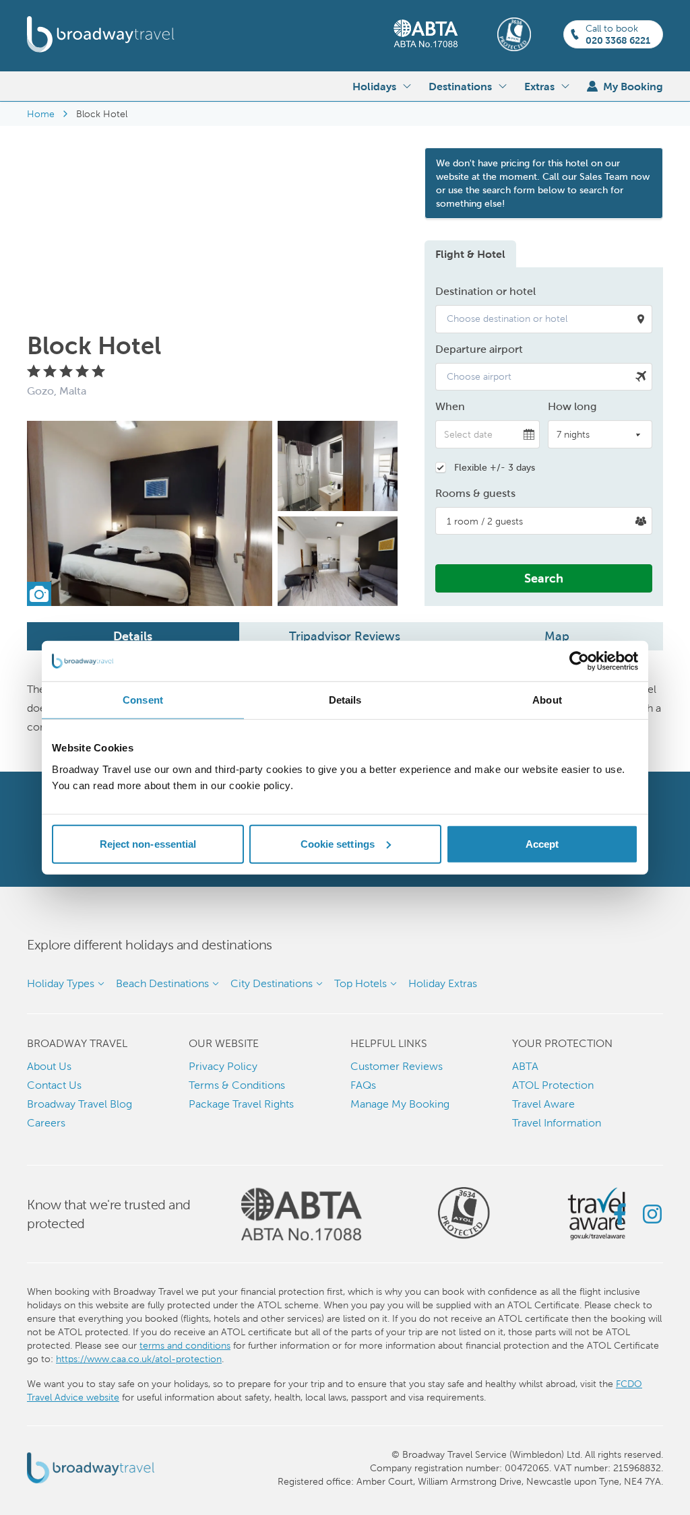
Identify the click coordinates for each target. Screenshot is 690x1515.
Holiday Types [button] (60, 983)
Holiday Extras (442, 983)
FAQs (363, 1085)
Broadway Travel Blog (79, 1104)
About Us (49, 1066)
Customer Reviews (396, 1066)
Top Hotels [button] (360, 983)
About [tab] (547, 700)
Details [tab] (345, 700)
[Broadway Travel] (101, 34)
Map (556, 636)
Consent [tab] (143, 700)
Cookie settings (338, 843)
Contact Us (54, 1085)
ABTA (525, 1066)
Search (543, 578)
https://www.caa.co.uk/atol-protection (139, 1358)
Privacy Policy (223, 1066)
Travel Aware (543, 1104)
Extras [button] (539, 86)
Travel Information (556, 1123)
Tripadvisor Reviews (344, 636)
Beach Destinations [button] (162, 983)
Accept (542, 843)
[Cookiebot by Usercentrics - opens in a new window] (579, 661)
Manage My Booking (399, 1104)
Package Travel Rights (241, 1104)
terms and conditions (184, 1345)
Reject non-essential (148, 843)
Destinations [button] (460, 86)
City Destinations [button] (271, 983)
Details (132, 636)
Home (41, 113)
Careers (46, 1123)
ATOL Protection (553, 1085)
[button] (543, 319)
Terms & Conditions (237, 1085)
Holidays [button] (374, 86)
